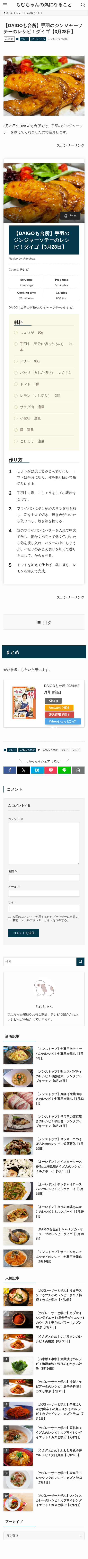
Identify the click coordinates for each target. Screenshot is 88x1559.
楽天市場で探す (59, 714)
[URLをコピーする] (78, 770)
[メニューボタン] (5, 5)
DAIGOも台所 (38, 39)
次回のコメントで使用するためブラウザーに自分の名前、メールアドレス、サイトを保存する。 (45, 918)
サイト (12, 902)
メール (14, 886)
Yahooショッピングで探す (62, 722)
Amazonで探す (59, 707)
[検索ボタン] (83, 5)
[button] (9, 770)
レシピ (76, 749)
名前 (13, 871)
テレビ (24, 39)
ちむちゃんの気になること (44, 5)
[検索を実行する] (80, 961)
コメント (15, 819)
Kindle (53, 700)
